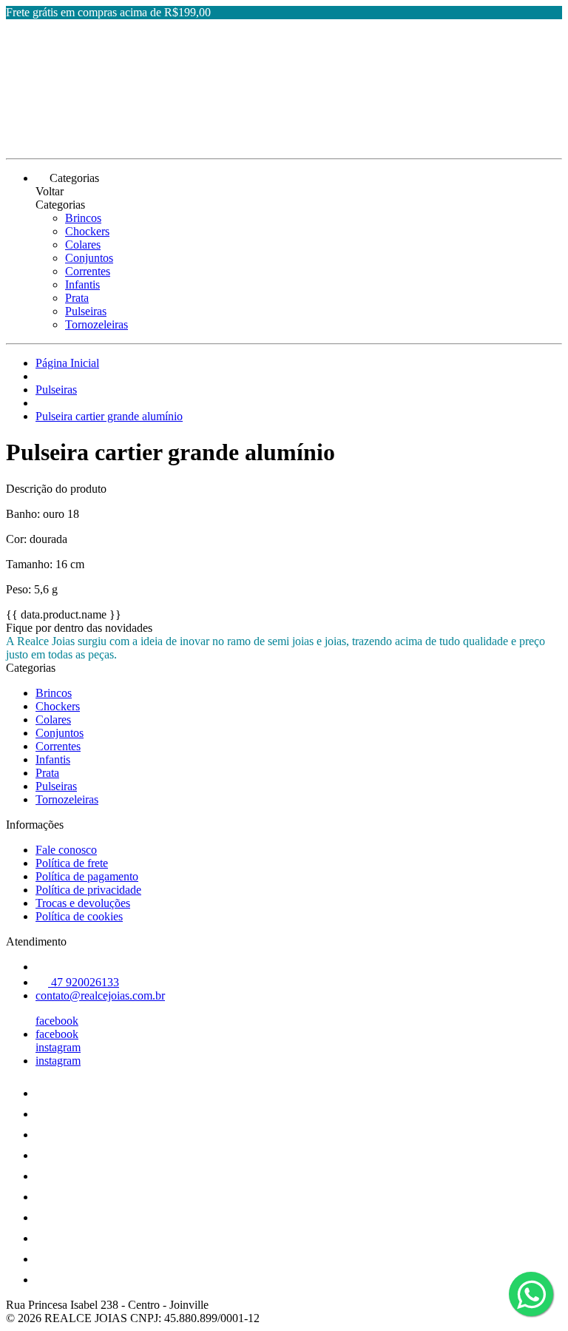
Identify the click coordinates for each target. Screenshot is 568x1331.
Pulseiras (85, 311)
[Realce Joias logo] (61, 139)
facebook (57, 1020)
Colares (83, 244)
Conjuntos (89, 258)
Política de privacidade (88, 889)
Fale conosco (66, 849)
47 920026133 (83, 982)
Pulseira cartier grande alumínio (109, 416)
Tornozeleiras (96, 324)
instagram (58, 1047)
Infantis (82, 284)
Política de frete (72, 863)
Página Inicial (67, 363)
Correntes (87, 271)
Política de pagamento (87, 876)
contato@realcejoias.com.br (100, 995)
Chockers (87, 231)
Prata (77, 298)
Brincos (83, 218)
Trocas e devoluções (83, 903)
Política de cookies (79, 916)
